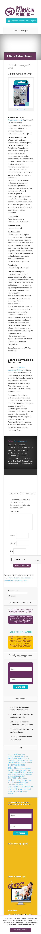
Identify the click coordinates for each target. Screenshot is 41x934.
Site (11, 551)
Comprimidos (22, 760)
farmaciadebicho (20, 441)
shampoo (24, 782)
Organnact (13, 776)
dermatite (15, 762)
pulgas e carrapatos (20, 780)
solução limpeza (18, 784)
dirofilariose (22, 762)
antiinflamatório (14, 756)
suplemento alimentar (20, 788)
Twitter (17, 472)
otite (20, 776)
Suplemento (13, 787)
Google (9, 472)
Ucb (21, 789)
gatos (22, 768)
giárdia (10, 770)
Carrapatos (11, 760)
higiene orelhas (13, 772)
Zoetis (11, 793)
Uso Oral (27, 789)
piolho (19, 778)
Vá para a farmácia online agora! (23, 21)
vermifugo (18, 791)
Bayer (19, 758)
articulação (12, 758)
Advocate (10, 755)
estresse (29, 762)
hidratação (17, 770)
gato (18, 768)
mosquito (28, 774)
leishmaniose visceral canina (16, 774)
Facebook (13, 472)
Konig (22, 772)
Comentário (14, 512)
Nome (13, 536)
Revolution (11, 783)
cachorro (26, 758)
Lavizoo (29, 772)
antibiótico (19, 754)
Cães (31, 760)
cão (9, 762)
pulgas (24, 778)
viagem (25, 791)
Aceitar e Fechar (20, 930)
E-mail (13, 543)
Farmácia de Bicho (16, 766)
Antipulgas (24, 756)
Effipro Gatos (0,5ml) (21, 109)
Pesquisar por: (13, 590)
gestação (28, 768)
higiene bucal (26, 770)
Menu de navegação (22, 31)
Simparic (10, 784)
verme (10, 791)
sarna (16, 783)
